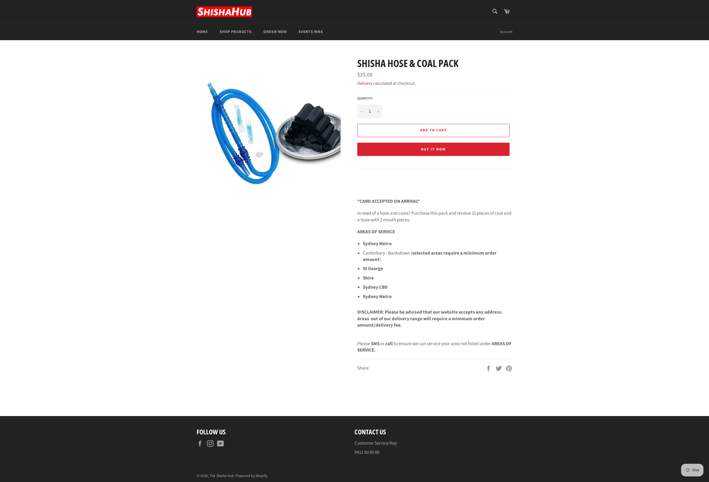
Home (202, 32)
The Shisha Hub (222, 475)
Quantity (365, 98)
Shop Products (235, 32)
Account (506, 31)
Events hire (311, 32)
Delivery (365, 83)
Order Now (274, 32)
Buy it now (433, 149)
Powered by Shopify (251, 475)
